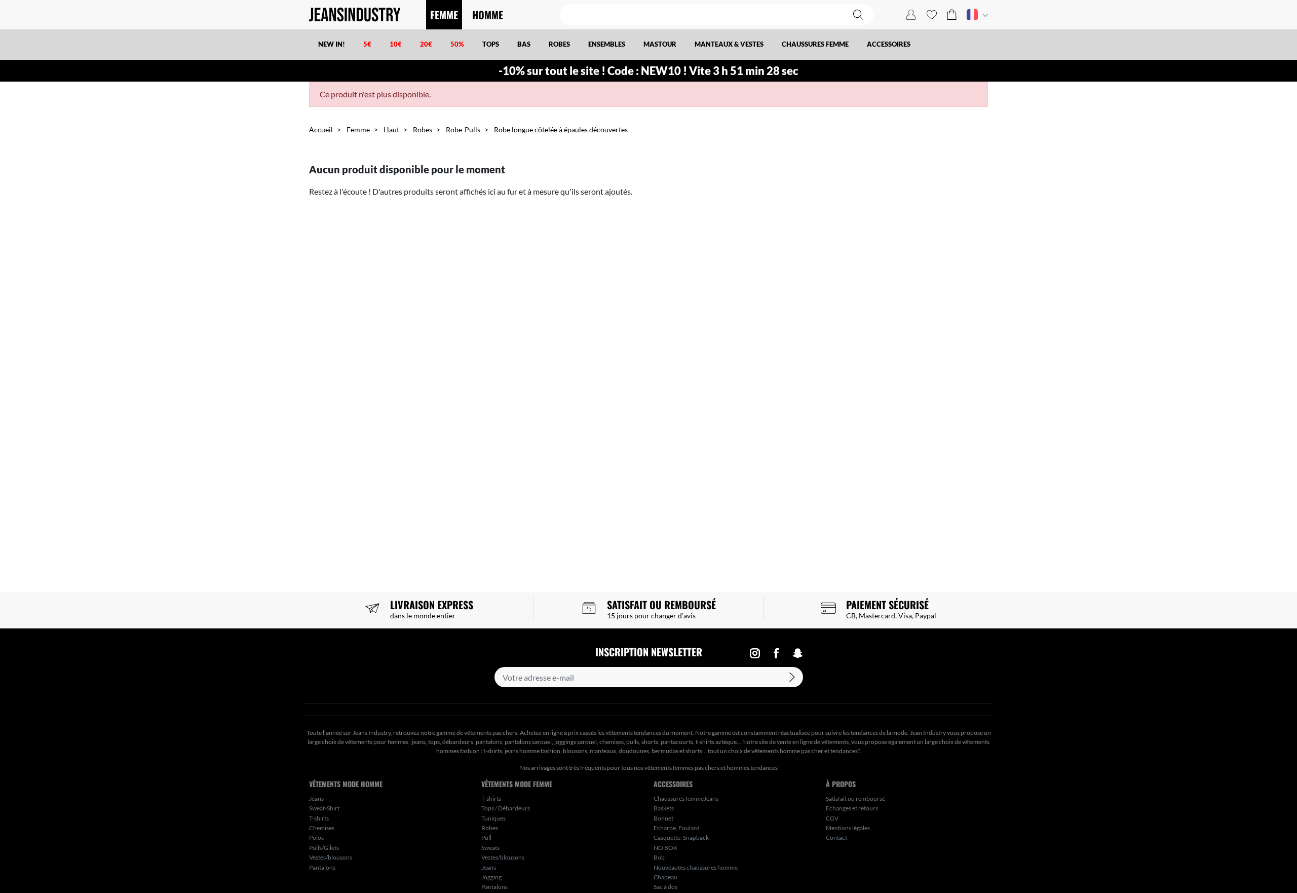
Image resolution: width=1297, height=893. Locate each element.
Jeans (316, 798)
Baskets (664, 808)
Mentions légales (848, 828)
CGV (832, 818)
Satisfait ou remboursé (855, 798)
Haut (391, 129)
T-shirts (319, 818)
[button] (952, 14)
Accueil (321, 129)
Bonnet (663, 818)
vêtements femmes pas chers (681, 767)
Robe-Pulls (463, 129)
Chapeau (665, 877)
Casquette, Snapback (681, 837)
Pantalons (322, 867)
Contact (836, 837)
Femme (358, 129)
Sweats (490, 847)
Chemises (321, 828)
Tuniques (493, 818)
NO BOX (665, 847)
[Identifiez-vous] (911, 14)
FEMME (444, 14)
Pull (486, 837)
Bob (659, 857)
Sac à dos (665, 886)
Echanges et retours (852, 808)
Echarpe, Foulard (677, 828)
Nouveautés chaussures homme (696, 867)
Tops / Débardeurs (505, 808)
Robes (422, 129)
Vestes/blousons (330, 857)
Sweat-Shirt (324, 808)
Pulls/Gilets (324, 847)
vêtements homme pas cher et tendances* (805, 751)
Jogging (491, 877)
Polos (316, 837)
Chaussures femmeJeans (686, 798)
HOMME (487, 14)
